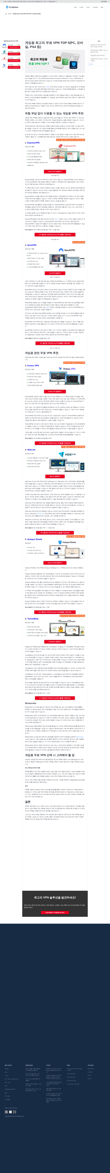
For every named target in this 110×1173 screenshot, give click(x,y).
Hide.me (31, 450)
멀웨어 (48, 307)
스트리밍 (95, 7)
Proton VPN (33, 365)
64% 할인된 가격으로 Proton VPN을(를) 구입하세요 (55, 443)
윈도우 (56, 219)
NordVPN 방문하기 (14, 47)
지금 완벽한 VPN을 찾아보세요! (55, 912)
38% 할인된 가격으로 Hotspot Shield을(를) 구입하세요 (55, 612)
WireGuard (40, 513)
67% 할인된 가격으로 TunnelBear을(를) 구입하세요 (55, 698)
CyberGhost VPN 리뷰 (73, 1084)
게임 (102, 7)
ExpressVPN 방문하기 (14, 60)
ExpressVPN (33, 143)
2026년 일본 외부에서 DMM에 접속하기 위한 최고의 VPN (54, 1083)
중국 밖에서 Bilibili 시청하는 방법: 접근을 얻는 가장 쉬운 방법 (53, 1100)
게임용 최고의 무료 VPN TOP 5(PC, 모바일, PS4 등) (98, 45)
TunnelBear (32, 619)
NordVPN (31, 245)
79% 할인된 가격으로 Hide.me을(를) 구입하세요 (55, 532)
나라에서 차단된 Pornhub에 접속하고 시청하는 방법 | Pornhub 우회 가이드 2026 (53, 1077)
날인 (6, 1092)
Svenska (90, 1072)
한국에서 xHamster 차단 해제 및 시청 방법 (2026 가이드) (53, 1070)
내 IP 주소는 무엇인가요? (11, 1079)
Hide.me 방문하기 (55, 476)
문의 (6, 1085)
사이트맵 (7, 1099)
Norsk (89, 1075)
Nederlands (91, 1068)
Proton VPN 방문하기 (14, 67)
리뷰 (75, 7)
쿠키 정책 (7, 1096)
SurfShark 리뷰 (71, 1077)
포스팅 (81, 7)
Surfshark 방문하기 (14, 54)
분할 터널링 (79, 737)
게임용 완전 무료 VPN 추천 (97, 55)
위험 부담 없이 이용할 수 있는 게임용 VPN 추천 (99, 51)
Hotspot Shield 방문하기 (55, 563)
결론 (91, 64)
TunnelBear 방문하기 (55, 641)
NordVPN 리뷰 (71, 1073)
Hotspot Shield (34, 539)
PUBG (48, 87)
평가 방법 (104, 1)
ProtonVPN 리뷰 (71, 1080)
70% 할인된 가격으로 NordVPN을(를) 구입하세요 (55, 343)
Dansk (89, 1078)
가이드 (88, 7)
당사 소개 (7, 1082)
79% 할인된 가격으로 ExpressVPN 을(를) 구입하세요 (55, 234)
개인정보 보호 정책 (10, 1089)
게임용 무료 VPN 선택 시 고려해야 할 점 (98, 59)
